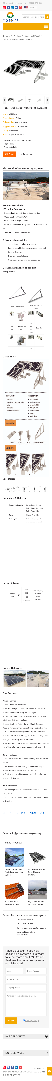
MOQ (5, 130)
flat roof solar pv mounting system (31, 928)
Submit (11, 1021)
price (5, 134)
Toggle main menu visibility (46, 27)
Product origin (9, 118)
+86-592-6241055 (35, 3)
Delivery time (9, 122)
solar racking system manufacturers (26, 933)
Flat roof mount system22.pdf (28, 833)
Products (17, 36)
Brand (6, 114)
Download (26, 154)
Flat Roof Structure (25, 919)
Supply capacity (10, 126)
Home (6, 36)
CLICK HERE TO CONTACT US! (23, 812)
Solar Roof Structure (26, 924)
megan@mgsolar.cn (14, 3)
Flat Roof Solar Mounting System (31, 915)
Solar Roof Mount (32, 36)
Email (9, 153)
